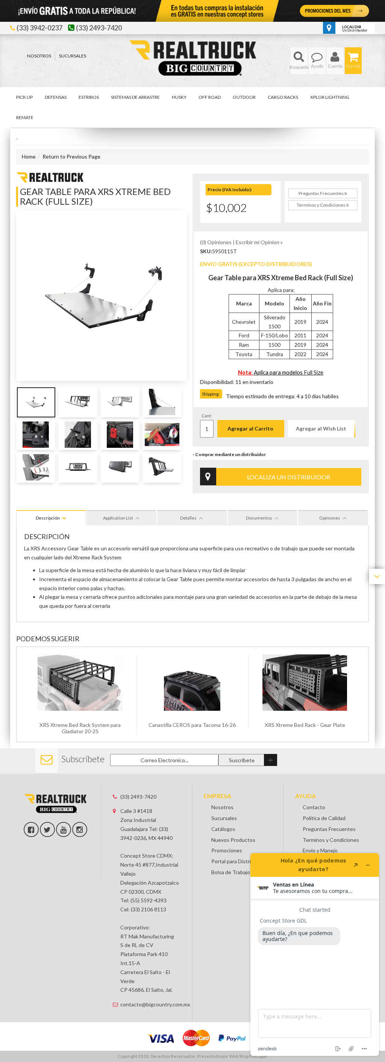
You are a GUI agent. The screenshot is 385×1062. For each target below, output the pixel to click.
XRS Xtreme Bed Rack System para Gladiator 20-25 (80, 728)
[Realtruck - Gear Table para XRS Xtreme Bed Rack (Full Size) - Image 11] (120, 467)
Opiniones (329, 518)
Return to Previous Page (71, 156)
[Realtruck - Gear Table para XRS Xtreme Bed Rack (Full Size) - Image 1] (35, 402)
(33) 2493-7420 (138, 796)
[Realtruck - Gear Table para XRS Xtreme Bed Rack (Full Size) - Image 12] (162, 467)
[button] (299, 60)
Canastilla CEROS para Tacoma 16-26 (192, 725)
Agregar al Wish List (321, 428)
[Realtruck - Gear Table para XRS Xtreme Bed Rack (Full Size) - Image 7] (120, 434)
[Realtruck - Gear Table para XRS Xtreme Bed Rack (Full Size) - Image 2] (78, 402)
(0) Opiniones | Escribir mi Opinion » (241, 242)
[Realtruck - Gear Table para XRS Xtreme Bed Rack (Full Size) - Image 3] (120, 402)
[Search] (299, 60)
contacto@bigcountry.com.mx (150, 1004)
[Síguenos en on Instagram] (79, 829)
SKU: (206, 251)
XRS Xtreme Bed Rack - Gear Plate (305, 725)
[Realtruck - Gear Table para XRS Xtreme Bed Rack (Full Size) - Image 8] (162, 434)
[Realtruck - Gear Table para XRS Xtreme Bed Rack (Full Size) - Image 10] (78, 467)
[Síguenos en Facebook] (31, 829)
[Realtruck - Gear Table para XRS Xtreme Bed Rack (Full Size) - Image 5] (35, 434)
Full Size (313, 372)
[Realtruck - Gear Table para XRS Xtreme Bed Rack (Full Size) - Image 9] (35, 467)
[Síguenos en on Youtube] (63, 829)
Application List (118, 518)
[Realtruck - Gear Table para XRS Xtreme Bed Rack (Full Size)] (50, 176)
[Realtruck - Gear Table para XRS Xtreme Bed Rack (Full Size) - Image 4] (162, 402)
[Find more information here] (314, 954)
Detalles (188, 518)
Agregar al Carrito (250, 428)
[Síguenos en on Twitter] (47, 829)
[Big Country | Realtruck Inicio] (192, 44)
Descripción (48, 518)
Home (29, 156)
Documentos (259, 518)
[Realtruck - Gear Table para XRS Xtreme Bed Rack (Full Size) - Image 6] (78, 434)
